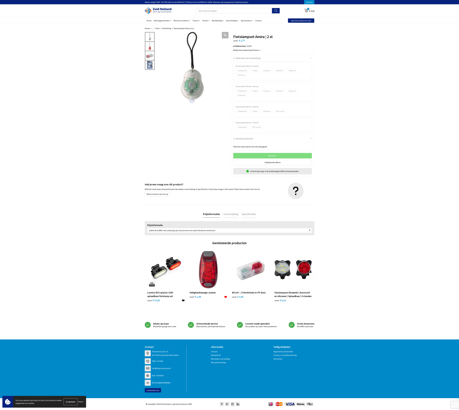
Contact (309, 2)
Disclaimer (278, 359)
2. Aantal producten (243, 138)
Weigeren (81, 402)
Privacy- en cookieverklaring (285, 355)
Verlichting (166, 28)
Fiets (158, 28)
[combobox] (234, 10)
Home (147, 28)
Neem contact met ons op (157, 194)
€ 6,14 (280, 300)
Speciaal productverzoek (301, 20)
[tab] (211, 214)
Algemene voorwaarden (283, 351)
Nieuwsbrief (216, 355)
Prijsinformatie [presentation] (211, 214)
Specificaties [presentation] (249, 214)
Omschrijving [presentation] (230, 214)
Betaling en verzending (220, 359)
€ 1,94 (195, 296)
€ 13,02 (153, 300)
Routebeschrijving (218, 362)
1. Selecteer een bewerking (246, 58)
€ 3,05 (237, 296)
